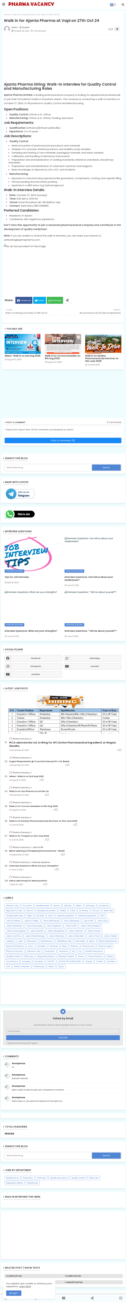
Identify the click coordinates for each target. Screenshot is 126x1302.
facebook (35, 658)
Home (7, 14)
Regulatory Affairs (45, 956)
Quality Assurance (94, 951)
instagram (35, 666)
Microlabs (80, 941)
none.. (31, 946)
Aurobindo (104, 905)
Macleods (32, 941)
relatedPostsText (74, 1282)
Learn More (25, 1286)
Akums (56, 905)
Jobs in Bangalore (56, 931)
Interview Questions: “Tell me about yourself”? (91, 631)
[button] (123, 5)
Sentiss (110, 956)
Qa (73, 951)
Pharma (74, 946)
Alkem (79, 905)
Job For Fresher (13, 920)
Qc (80, 951)
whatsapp (95, 658)
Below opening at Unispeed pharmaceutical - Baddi (37, 851)
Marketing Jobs (64, 941)
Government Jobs (14, 915)
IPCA (102, 915)
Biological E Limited (46, 910)
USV (8, 966)
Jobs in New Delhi (76, 936)
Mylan (92, 941)
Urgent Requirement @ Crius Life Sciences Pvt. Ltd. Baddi (39, 761)
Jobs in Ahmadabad (90, 926)
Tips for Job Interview (17, 577)
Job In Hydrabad (14, 926)
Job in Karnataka (34, 926)
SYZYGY (51, 961)
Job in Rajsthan (54, 926)
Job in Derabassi (71, 920)
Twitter (41, 300)
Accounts (27, 905)
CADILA (63, 910)
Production (50, 951)
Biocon (30, 910)
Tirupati (88, 961)
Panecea (54, 946)
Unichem (111, 961)
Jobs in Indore (93, 931)
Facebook (26, 300)
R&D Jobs (28, 956)
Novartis (41, 946)
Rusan (81, 956)
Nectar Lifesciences (108, 941)
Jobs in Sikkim (110, 936)
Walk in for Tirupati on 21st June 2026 (29, 836)
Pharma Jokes (105, 946)
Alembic (68, 905)
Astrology (90, 905)
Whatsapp (56, 300)
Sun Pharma (12, 961)
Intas (50, 915)
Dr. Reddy (83, 910)
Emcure (95, 910)
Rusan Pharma (96, 956)
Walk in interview (22, 966)
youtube (95, 666)
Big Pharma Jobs (14, 910)
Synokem (39, 961)
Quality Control (13, 956)
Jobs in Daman (76, 931)
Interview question (65, 915)
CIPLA (72, 910)
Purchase (63, 951)
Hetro (29, 915)
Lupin (20, 941)
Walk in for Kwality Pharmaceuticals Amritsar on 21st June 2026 (101, 358)
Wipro (51, 966)
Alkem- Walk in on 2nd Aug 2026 (22, 356)
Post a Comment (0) (63, 440)
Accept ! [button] (13, 1293)
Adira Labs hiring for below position (28, 880)
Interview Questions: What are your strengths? (31, 631)
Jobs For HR (70, 926)
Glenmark (108, 910)
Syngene (26, 961)
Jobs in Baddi (36, 931)
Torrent (99, 961)
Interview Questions (87, 915)
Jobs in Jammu (13, 936)
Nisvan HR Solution (15, 946)
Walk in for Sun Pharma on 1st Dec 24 (29, 791)
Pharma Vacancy (14, 951)
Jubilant (10, 941)
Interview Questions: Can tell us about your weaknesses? (89, 578)
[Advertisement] (63, 1235)
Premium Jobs (34, 951)
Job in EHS (88, 920)
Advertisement (42, 905)
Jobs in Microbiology (35, 936)
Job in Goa (102, 920)
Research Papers (66, 956)
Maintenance (47, 941)
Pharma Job (88, 946)
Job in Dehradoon (51, 920)
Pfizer (64, 946)
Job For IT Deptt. (31, 920)
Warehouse (39, 966)
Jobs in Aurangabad (16, 931)
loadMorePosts (14, 1275)
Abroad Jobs (12, 905)
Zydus (61, 966)
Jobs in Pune (94, 936)
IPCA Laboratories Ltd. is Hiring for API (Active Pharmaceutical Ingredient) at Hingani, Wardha (62, 744)
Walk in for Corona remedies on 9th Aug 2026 (62, 357)
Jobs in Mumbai (56, 936)
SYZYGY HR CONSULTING (70, 961)
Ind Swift (40, 915)
